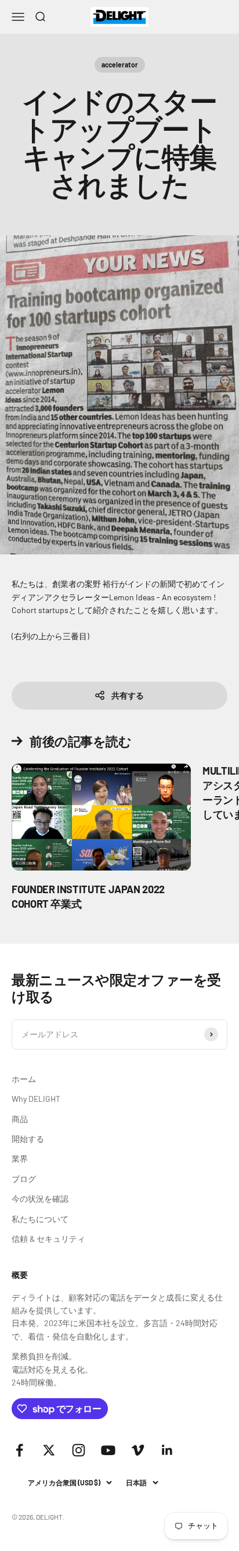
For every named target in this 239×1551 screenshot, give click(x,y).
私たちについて (40, 1219)
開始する (28, 1139)
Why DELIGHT (36, 1099)
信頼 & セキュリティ (48, 1239)
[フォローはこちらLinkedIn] (167, 1450)
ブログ (24, 1179)
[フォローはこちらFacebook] (19, 1450)
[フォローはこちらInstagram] (78, 1450)
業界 (20, 1158)
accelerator (120, 64)
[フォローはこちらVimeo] (138, 1450)
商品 (20, 1119)
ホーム (24, 1079)
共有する (127, 695)
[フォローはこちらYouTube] (108, 1450)
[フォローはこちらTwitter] (49, 1450)
